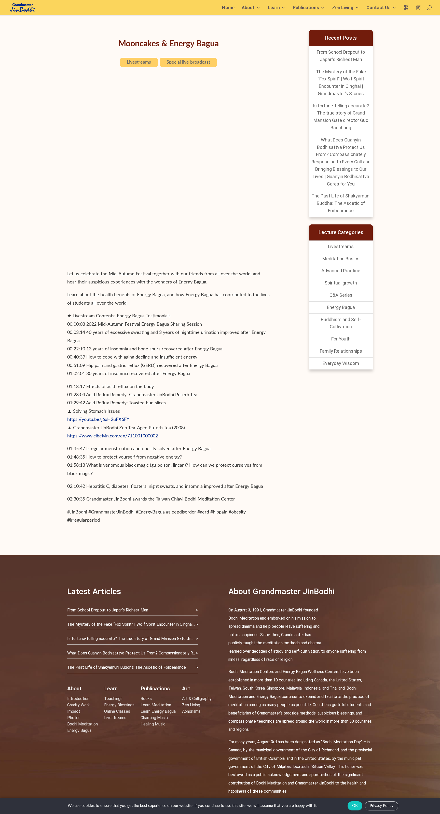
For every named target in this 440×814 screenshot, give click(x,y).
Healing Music (153, 724)
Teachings (113, 698)
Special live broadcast (188, 62)
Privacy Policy (381, 806)
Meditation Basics (341, 258)
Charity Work (78, 705)
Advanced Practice (340, 270)
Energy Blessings (119, 705)
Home (228, 7)
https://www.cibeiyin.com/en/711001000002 (112, 436)
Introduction (78, 698)
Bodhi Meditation (82, 724)
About (248, 7)
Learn (274, 7)
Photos (73, 717)
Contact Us (378, 7)
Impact (73, 711)
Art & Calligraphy (197, 698)
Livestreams (139, 62)
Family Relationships (341, 351)
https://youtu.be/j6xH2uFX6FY (98, 419)
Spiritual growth (341, 282)
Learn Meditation (156, 705)
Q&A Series (340, 295)
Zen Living (342, 7)
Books (146, 698)
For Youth (341, 338)
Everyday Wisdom (341, 363)
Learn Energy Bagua (158, 711)
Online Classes (117, 711)
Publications (306, 7)
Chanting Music (154, 717)
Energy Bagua (341, 307)
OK (355, 806)
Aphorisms (191, 711)
